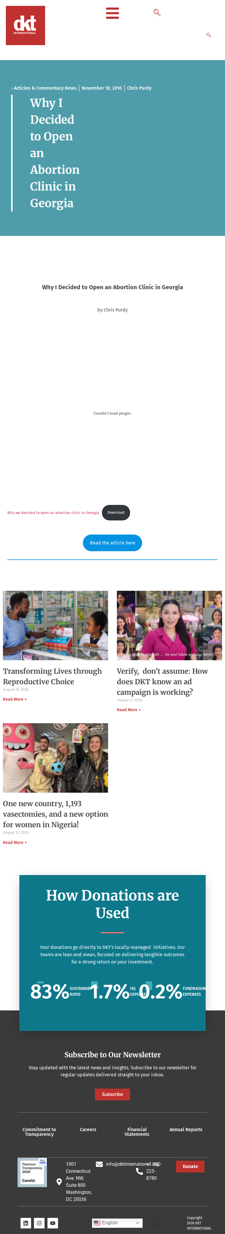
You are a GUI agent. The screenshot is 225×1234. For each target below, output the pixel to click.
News (70, 88)
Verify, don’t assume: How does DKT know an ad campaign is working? (162, 682)
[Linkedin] (26, 1223)
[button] (156, 10)
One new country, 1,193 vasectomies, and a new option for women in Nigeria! (55, 814)
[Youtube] (52, 1223)
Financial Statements (137, 1132)
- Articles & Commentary (37, 88)
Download (116, 512)
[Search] (209, 35)
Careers (88, 1129)
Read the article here (112, 543)
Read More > (15, 699)
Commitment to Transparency (39, 1132)
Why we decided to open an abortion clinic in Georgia (53, 512)
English (109, 1222)
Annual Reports (186, 1129)
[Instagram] (39, 1223)
